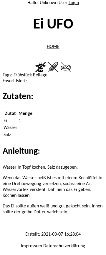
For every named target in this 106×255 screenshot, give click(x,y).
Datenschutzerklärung (64, 246)
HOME (53, 46)
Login (74, 3)
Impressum (31, 246)
